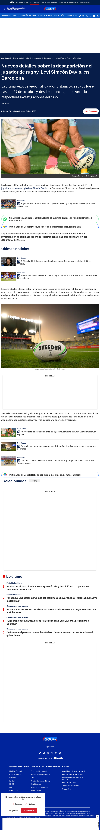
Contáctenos (36, 784)
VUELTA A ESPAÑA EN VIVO (24, 16)
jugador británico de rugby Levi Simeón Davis (24, 188)
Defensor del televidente (40, 774)
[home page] (12, 2)
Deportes (18, 804)
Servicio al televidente (39, 771)
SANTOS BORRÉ (45, 16)
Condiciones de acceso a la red (73, 771)
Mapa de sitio (36, 790)
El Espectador (14, 790)
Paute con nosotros (38, 793)
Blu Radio (12, 777)
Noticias (32, 804)
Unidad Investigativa (49, 2)
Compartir (93, 111)
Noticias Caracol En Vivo (69, 2)
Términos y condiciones (70, 786)
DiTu (11, 787)
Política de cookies (69, 782)
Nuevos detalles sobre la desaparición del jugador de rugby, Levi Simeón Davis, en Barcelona (47, 58)
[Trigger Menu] (3, 9)
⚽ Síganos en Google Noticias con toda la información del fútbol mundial (44, 475)
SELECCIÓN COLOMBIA (64, 16)
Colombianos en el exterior (17, 606)
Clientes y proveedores (39, 787)
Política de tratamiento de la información (72, 778)
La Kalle (12, 781)
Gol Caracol (34, 2)
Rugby (34, 481)
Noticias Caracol (15, 771)
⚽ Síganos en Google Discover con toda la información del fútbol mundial (45, 226)
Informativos (85, 2)
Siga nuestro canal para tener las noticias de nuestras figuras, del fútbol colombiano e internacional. (50, 219)
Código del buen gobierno (40, 781)
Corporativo (66, 789)
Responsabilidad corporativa (72, 774)
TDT (33, 777)
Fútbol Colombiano (14, 583)
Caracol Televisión (16, 774)
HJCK (11, 784)
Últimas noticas (22, 2)
